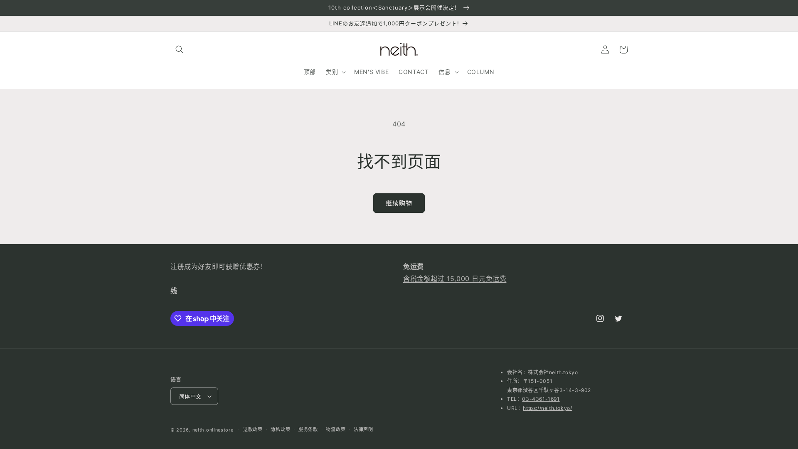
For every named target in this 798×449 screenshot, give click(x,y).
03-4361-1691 (540, 399)
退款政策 (253, 429)
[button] (179, 49)
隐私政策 (280, 429)
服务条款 (308, 429)
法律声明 (363, 429)
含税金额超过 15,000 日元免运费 (454, 278)
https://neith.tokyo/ (547, 408)
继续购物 (399, 203)
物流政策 (335, 429)
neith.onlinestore (213, 430)
